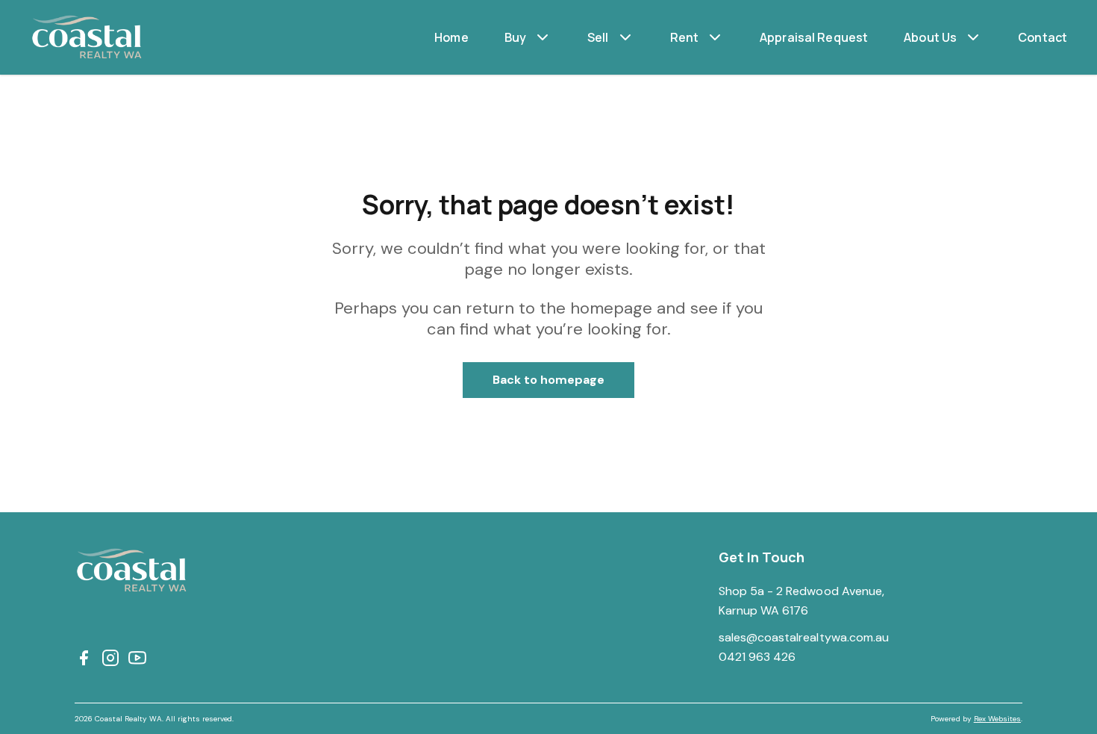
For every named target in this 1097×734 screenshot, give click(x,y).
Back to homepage (549, 380)
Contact (1042, 37)
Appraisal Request (814, 37)
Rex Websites (997, 719)
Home (451, 37)
